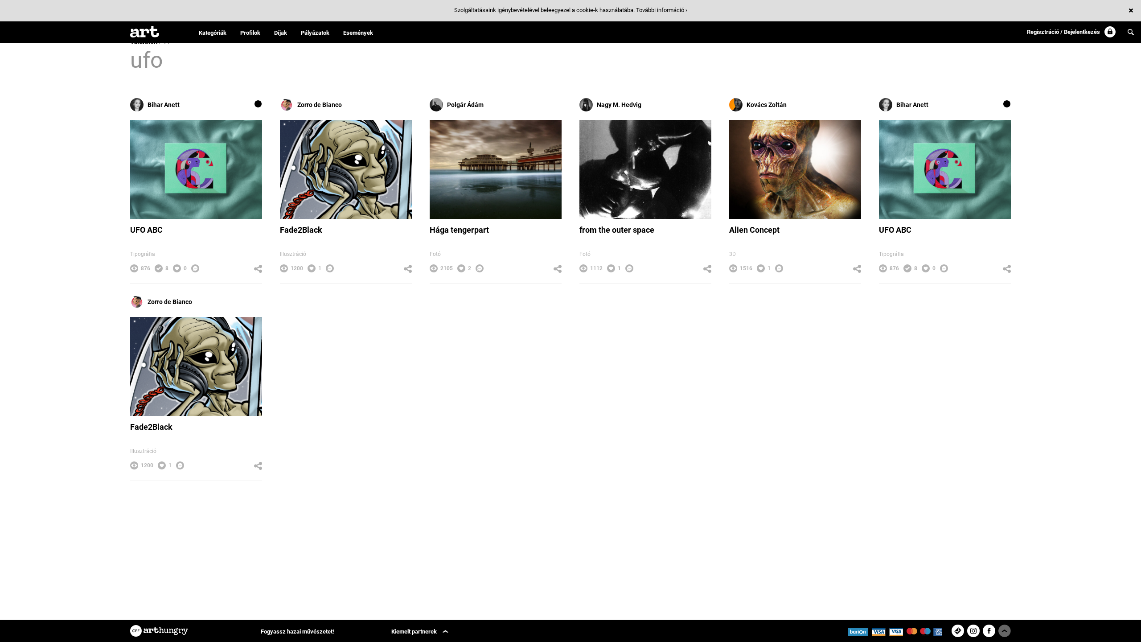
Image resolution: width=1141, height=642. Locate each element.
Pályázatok (315, 32)
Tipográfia (142, 254)
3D (732, 254)
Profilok (250, 32)
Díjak (280, 32)
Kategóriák (212, 32)
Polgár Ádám (465, 104)
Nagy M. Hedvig (619, 104)
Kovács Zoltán (767, 104)
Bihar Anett (164, 104)
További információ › (661, 10)
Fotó (435, 254)
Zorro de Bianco (319, 104)
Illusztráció (293, 254)
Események (358, 32)
